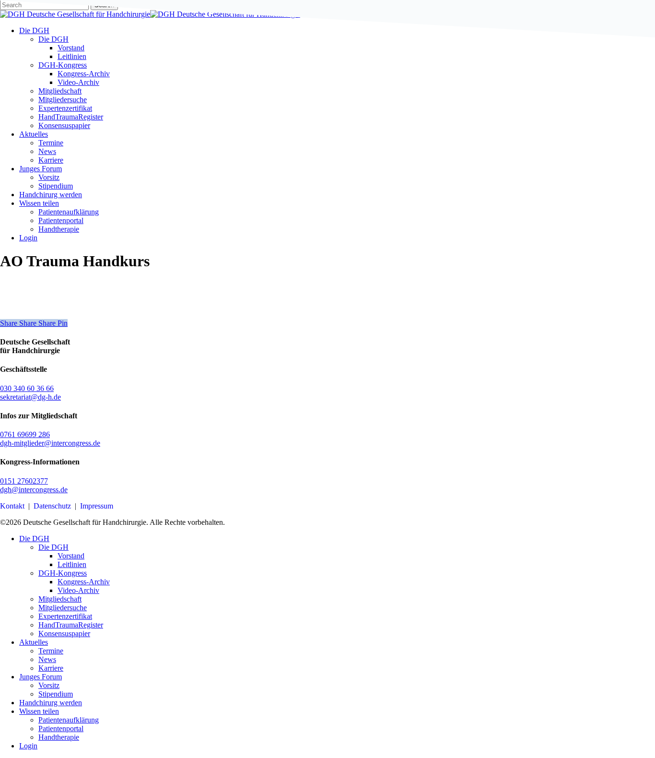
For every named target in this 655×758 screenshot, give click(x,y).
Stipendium (55, 694)
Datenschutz (52, 506)
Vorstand (71, 556)
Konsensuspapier (64, 633)
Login (28, 746)
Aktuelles (33, 642)
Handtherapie (58, 737)
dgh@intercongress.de (34, 490)
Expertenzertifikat (65, 616)
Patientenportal (60, 728)
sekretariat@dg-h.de (30, 397)
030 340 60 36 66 (27, 388)
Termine (50, 651)
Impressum (96, 506)
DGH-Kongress (62, 573)
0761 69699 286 (25, 434)
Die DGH (34, 538)
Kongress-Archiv (84, 582)
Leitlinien (72, 564)
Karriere (50, 668)
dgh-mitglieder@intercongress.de (50, 443)
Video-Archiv (78, 590)
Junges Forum (40, 677)
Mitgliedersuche (62, 608)
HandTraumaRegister (70, 625)
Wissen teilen (39, 711)
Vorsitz (48, 685)
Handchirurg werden (50, 703)
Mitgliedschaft (60, 599)
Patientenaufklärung (68, 720)
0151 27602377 (24, 481)
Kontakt (12, 506)
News (47, 659)
